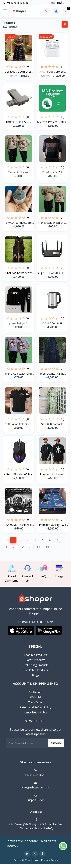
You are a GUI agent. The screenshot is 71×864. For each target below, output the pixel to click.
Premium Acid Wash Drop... (52, 474)
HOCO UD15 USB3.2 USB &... (18, 122)
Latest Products (35, 660)
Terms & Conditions (25, 860)
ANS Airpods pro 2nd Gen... (52, 72)
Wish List (35, 697)
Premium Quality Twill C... (52, 525)
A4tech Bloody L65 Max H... (18, 474)
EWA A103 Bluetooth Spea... (19, 223)
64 (38, 546)
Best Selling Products (35, 665)
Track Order (35, 702)
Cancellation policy (35, 712)
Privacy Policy (49, 860)
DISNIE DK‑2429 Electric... (52, 323)
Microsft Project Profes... (52, 122)
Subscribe (56, 743)
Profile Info (35, 692)
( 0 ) (28, 66)
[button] (21, 630)
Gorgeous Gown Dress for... (19, 72)
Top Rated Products (35, 670)
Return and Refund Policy (35, 707)
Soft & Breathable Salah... (52, 424)
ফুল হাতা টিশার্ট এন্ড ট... (19, 323)
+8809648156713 (17, 2)
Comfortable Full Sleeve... (52, 172)
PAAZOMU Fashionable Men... (18, 525)
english (61, 2)
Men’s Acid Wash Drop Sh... (19, 374)
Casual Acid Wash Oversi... (19, 172)
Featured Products (35, 655)
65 (47, 546)
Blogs (35, 675)
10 (22, 546)
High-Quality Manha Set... (52, 374)
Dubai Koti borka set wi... (19, 273)
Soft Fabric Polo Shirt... (19, 424)
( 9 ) (61, 66)
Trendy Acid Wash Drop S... (52, 223)
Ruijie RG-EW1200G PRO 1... (52, 273)
